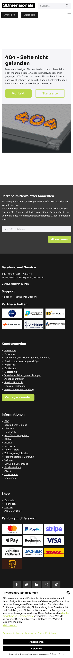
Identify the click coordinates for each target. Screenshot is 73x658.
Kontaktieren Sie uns (15, 424)
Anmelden (9, 14)
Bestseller (9, 500)
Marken (8, 507)
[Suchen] (67, 6)
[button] (59, 239)
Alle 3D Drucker (12, 510)
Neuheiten (10, 503)
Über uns (9, 428)
